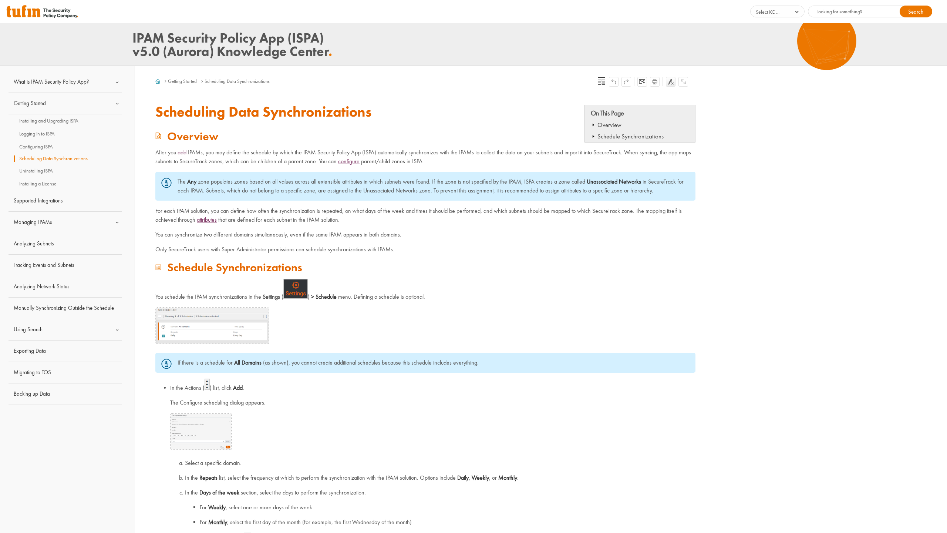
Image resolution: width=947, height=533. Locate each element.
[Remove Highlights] (670, 82)
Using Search (28, 329)
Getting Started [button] (30, 103)
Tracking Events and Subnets (44, 265)
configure (349, 161)
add (182, 152)
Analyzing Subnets (34, 243)
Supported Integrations (38, 200)
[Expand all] (683, 82)
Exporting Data (30, 351)
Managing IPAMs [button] (33, 222)
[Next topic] (626, 82)
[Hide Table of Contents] (601, 81)
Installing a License (38, 184)
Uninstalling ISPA (36, 171)
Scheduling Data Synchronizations (53, 158)
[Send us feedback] (642, 82)
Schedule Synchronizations (630, 136)
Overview (609, 125)
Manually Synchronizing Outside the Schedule (64, 308)
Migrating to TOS (32, 372)
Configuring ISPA (36, 147)
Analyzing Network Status (41, 286)
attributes (207, 219)
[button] (916, 11)
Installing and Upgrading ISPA (48, 121)
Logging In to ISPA (37, 134)
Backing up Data (32, 393)
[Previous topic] (614, 82)
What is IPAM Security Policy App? (51, 81)
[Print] (655, 82)
